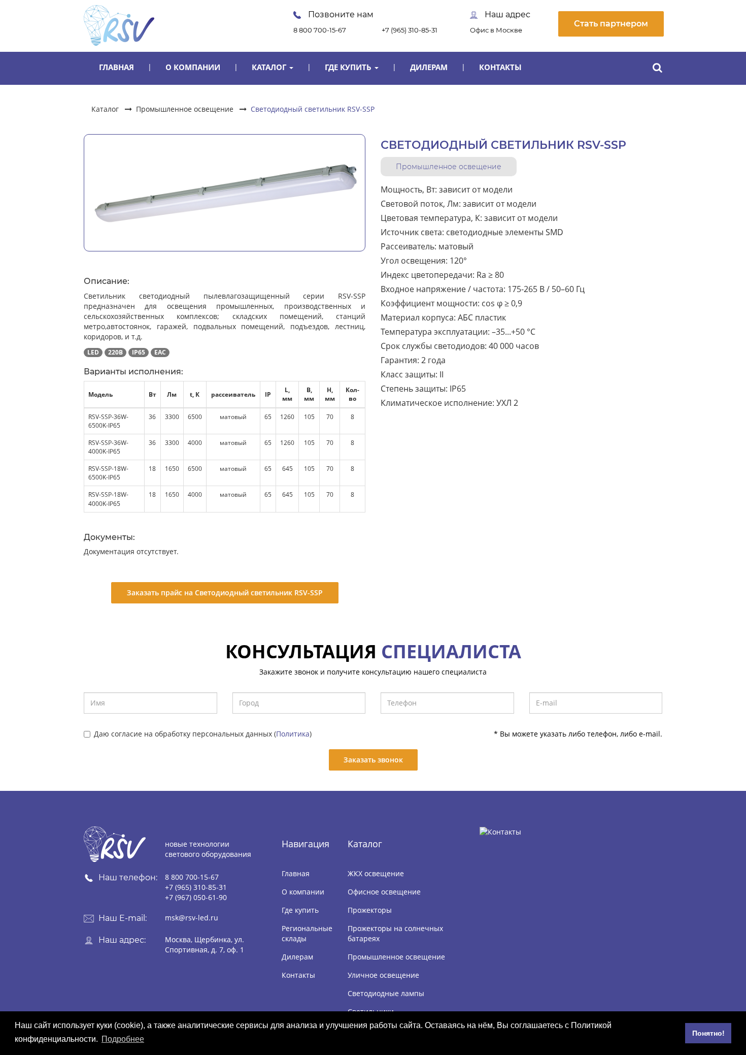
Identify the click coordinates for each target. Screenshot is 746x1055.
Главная (116, 67)
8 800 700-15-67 (319, 30)
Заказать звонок (373, 759)
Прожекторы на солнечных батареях (395, 933)
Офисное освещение (384, 892)
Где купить (349, 67)
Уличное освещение (383, 975)
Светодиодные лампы (386, 993)
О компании (192, 67)
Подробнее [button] (122, 1039)
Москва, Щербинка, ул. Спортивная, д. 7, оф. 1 (204, 944)
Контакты (500, 67)
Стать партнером (611, 23)
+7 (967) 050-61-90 (196, 897)
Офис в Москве (496, 30)
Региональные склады (307, 933)
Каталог (270, 67)
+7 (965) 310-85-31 (409, 30)
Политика (293, 734)
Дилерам (429, 67)
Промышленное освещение (184, 109)
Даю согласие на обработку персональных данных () (203, 734)
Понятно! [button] (708, 1033)
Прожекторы (370, 910)
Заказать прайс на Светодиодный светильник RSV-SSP (225, 592)
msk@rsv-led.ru (191, 917)
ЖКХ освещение (376, 873)
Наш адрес (506, 14)
